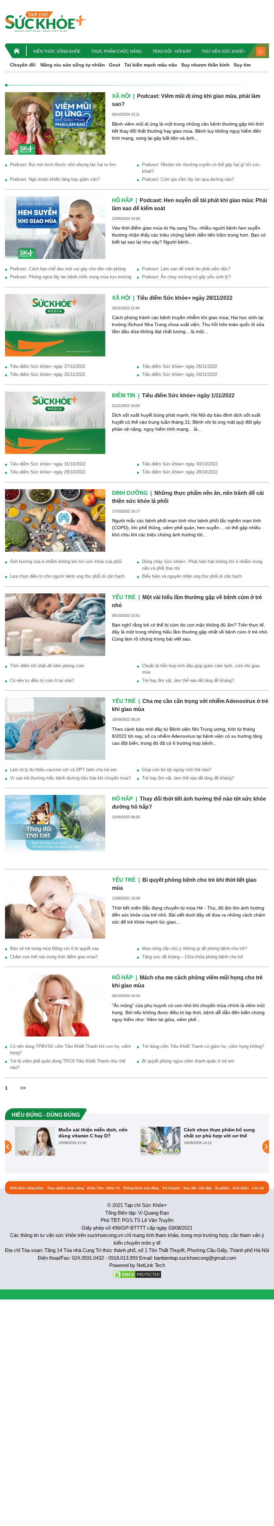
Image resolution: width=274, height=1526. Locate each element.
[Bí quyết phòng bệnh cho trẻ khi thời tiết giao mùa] (55, 907)
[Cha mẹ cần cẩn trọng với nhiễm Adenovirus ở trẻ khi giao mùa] (55, 728)
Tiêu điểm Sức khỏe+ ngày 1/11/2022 (188, 395)
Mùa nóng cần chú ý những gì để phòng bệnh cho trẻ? (194, 948)
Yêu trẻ (124, 597)
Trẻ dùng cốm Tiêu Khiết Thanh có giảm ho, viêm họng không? (203, 1046)
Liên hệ (258, 1188)
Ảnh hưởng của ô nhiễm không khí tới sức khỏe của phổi (66, 561)
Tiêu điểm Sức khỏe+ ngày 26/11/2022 (179, 366)
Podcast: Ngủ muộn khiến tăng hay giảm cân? (55, 179)
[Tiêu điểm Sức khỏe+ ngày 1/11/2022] (55, 422)
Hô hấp (122, 200)
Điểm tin (123, 395)
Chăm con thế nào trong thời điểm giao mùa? (54, 956)
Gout (114, 64)
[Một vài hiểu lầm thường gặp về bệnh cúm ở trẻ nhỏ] (55, 624)
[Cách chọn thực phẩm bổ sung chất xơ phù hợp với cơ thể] (52, 1140)
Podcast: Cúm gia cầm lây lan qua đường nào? (188, 179)
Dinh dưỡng (130, 493)
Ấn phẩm (222, 1188)
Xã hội (121, 96)
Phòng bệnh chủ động (141, 1188)
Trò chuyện (171, 1188)
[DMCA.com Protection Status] (137, 1274)
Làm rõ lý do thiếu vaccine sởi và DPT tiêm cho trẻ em (63, 769)
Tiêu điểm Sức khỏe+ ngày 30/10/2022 (180, 463)
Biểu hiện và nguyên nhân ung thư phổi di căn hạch (192, 576)
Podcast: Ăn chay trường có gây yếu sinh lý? (186, 276)
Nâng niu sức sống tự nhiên (72, 64)
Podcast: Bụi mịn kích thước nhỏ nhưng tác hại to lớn (63, 164)
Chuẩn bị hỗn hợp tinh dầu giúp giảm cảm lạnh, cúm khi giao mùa (201, 669)
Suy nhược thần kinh (205, 64)
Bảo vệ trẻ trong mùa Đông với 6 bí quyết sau (54, 948)
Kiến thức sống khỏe (57, 51)
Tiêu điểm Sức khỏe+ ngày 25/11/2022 (47, 374)
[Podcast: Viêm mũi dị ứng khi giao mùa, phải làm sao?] (55, 123)
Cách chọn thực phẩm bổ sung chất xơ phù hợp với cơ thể (110, 1132)
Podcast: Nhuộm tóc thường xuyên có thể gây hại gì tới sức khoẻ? (201, 168)
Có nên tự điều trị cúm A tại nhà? (42, 680)
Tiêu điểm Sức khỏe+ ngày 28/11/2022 (185, 298)
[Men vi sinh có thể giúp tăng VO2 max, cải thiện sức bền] (177, 1146)
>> (23, 1088)
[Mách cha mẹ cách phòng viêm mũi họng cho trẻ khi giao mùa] (55, 1004)
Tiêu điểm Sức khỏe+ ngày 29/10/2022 (48, 471)
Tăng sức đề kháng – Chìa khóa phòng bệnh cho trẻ (192, 956)
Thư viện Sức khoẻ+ (223, 51)
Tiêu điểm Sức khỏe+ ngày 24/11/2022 (179, 374)
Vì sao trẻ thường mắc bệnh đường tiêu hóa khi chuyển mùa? (70, 778)
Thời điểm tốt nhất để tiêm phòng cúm (47, 665)
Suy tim (242, 64)
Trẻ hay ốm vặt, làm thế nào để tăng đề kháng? (188, 680)
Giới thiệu (241, 1188)
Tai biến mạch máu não (150, 64)
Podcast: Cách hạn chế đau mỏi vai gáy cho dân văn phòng (68, 268)
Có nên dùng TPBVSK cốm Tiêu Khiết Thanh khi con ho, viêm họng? (70, 1050)
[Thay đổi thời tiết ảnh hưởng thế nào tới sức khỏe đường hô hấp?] (55, 826)
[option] (91, 1141)
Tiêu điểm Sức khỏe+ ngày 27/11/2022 (47, 366)
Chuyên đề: (23, 64)
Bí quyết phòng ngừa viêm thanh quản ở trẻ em (188, 1061)
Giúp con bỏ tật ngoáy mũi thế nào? (176, 769)
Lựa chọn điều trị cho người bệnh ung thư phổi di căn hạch (67, 576)
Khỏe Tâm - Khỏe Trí (103, 1188)
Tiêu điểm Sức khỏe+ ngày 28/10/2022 (180, 471)
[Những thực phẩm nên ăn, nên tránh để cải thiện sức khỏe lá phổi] (55, 520)
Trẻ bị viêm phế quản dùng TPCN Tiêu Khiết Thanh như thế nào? (67, 1064)
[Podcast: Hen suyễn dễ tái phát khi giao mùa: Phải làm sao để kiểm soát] (55, 227)
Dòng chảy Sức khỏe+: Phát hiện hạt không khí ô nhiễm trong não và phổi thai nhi (202, 565)
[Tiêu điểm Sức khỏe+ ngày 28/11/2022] (55, 324)
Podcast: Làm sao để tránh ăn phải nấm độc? (186, 268)
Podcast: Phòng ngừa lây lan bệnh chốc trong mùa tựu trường (70, 276)
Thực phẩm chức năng (116, 51)
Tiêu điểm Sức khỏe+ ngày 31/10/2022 (48, 463)
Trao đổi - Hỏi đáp (171, 51)
